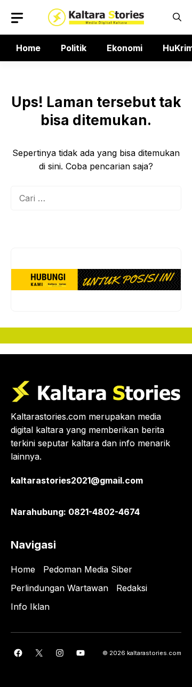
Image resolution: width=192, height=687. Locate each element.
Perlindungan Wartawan (59, 588)
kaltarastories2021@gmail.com (77, 480)
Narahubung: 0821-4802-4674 (75, 511)
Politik (73, 48)
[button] (177, 17)
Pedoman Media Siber (87, 569)
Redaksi (131, 588)
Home (28, 48)
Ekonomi (124, 48)
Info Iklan (30, 606)
